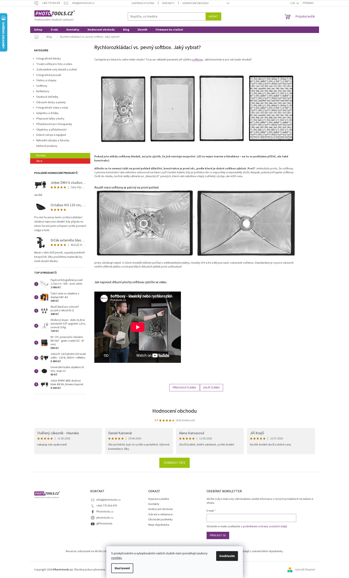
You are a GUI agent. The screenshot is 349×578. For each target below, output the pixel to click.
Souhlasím (227, 556)
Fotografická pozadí (48, 75)
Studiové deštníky (47, 97)
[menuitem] (38, 29)
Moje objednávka (158, 525)
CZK (293, 3)
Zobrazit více (174, 463)
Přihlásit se (218, 535)
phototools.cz (104, 518)
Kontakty (168, 3)
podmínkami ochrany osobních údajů (265, 526)
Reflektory (42, 91)
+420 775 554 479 (106, 506)
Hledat (213, 16)
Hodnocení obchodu (196, 3)
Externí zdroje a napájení (51, 135)
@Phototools (104, 524)
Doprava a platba (143, 3)
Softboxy (41, 86)
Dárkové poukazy (46, 146)
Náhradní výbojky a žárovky (52, 140)
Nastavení (122, 568)
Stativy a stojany (46, 80)
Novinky (41, 156)
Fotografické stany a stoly (52, 108)
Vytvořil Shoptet (305, 570)
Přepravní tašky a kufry (50, 119)
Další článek (211, 388)
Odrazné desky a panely (51, 102)
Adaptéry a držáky (47, 113)
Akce (39, 161)
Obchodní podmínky (160, 520)
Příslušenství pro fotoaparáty (54, 124)
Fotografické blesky (48, 59)
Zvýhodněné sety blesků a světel (56, 70)
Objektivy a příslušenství (51, 130)
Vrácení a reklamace (160, 514)
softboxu (197, 60)
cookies (116, 558)
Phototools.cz (104, 512)
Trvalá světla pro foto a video (54, 64)
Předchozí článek (184, 388)
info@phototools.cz (108, 500)
